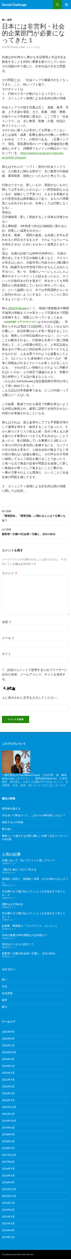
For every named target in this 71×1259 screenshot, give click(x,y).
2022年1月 (8, 1100)
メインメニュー (66, 4)
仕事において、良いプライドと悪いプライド (28, 860)
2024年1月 (8, 1065)
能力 (4, 1006)
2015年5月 (8, 1216)
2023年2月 (8, 1072)
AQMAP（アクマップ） (21, 321)
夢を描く (7, 829)
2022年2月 (8, 1093)
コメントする (33, 47)
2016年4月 (8, 1182)
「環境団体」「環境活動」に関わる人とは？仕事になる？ (34, 516)
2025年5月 (8, 1045)
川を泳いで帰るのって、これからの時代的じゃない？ (34, 815)
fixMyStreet (19, 308)
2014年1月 (8, 1237)
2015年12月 (9, 1189)
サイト (6, 654)
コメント (10, 573)
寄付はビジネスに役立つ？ (18, 944)
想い (4, 19)
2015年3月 (8, 1223)
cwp (22, 47)
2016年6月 (8, 1175)
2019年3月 (8, 1127)
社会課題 (7, 993)
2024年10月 (9, 1052)
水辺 (4, 986)
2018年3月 (8, 1148)
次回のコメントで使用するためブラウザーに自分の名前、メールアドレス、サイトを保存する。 (34, 674)
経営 (9, 19)
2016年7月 (8, 1168)
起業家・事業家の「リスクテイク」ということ (30, 925)
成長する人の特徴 (12, 822)
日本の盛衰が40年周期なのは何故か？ (24, 935)
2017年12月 (9, 1154)
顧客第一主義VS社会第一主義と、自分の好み (29, 532)
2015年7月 (8, 1202)
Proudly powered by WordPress (18, 1254)
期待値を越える (11, 808)
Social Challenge (14, 4)
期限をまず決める (12, 904)
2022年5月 (8, 1086)
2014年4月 (8, 1230)
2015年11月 (9, 1196)
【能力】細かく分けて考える (19, 869)
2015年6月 (8, 1209)
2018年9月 (8, 1134)
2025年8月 (8, 1038)
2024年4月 (8, 1059)
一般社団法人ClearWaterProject (21, 775)
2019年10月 (9, 1120)
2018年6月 (8, 1141)
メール (8, 638)
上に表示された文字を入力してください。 (30, 697)
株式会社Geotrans (46, 778)
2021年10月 (9, 1107)
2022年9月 (8, 1079)
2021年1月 (8, 1113)
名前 (7, 622)
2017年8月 (8, 1161)
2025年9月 (8, 1031)
